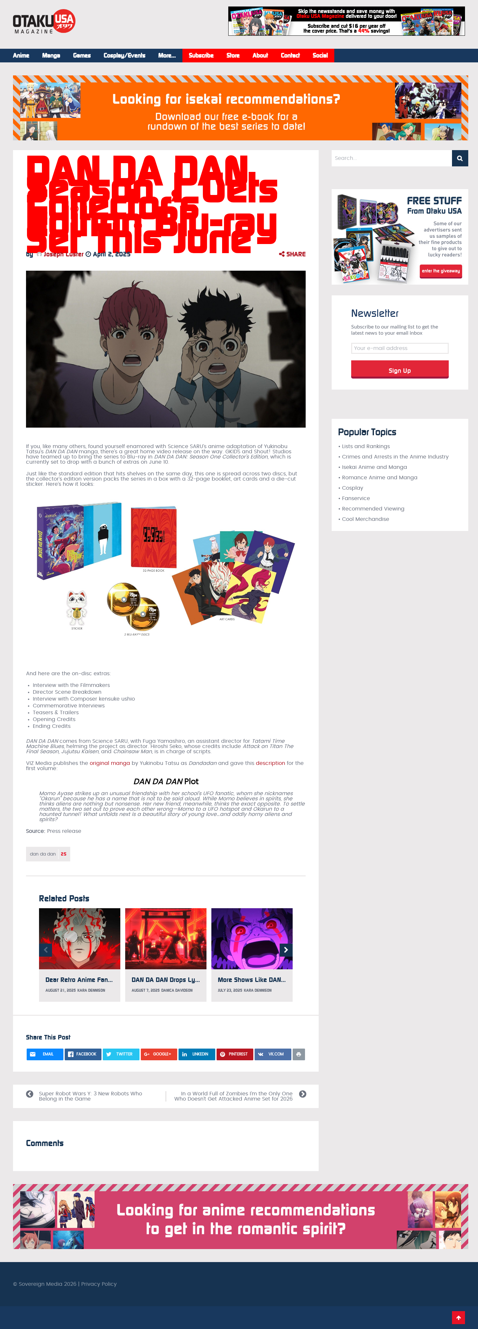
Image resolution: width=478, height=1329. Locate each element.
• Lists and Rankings (364, 446)
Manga (51, 56)
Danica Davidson (177, 990)
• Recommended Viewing (371, 508)
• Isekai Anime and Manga (372, 467)
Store (233, 56)
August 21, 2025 (61, 990)
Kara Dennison (91, 990)
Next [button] (286, 950)
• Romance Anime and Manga (378, 477)
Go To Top (458, 1317)
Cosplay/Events (124, 56)
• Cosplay (350, 488)
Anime (21, 56)
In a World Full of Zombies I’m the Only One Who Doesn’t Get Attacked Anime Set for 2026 (233, 1096)
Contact (290, 56)
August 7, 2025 (146, 990)
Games (82, 56)
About (260, 56)
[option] (79, 955)
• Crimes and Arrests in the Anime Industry (393, 456)
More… (167, 56)
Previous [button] (45, 950)
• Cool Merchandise (363, 519)
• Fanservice (354, 498)
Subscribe (201, 56)
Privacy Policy (99, 1284)
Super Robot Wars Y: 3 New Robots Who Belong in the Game (90, 1096)
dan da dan (48, 854)
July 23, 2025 (230, 990)
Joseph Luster (63, 254)
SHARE (295, 254)
